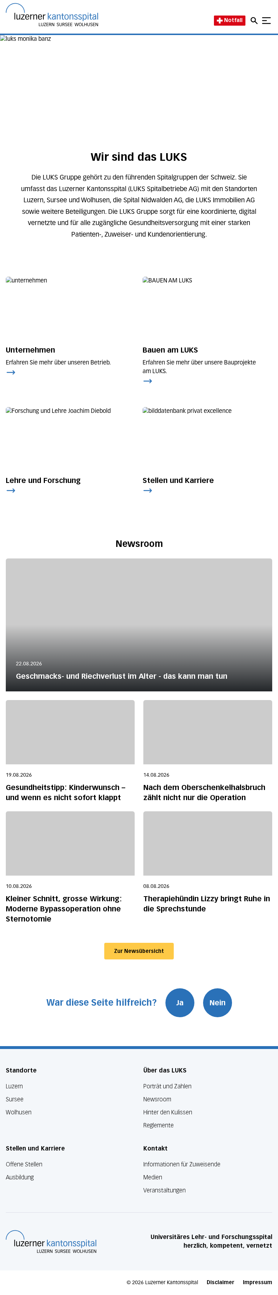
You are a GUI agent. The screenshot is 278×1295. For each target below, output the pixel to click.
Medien (152, 1177)
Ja (180, 1002)
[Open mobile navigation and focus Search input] (255, 20)
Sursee (15, 1099)
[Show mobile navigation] (266, 20)
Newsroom (157, 1099)
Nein (218, 1002)
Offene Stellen (24, 1164)
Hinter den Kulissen (167, 1112)
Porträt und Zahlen (167, 1086)
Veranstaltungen (164, 1190)
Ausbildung (20, 1177)
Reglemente (158, 1125)
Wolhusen (18, 1112)
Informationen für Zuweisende (181, 1164)
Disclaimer (220, 1282)
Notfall (233, 20)
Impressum (257, 1282)
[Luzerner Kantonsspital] (51, 1241)
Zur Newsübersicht (139, 951)
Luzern (14, 1086)
